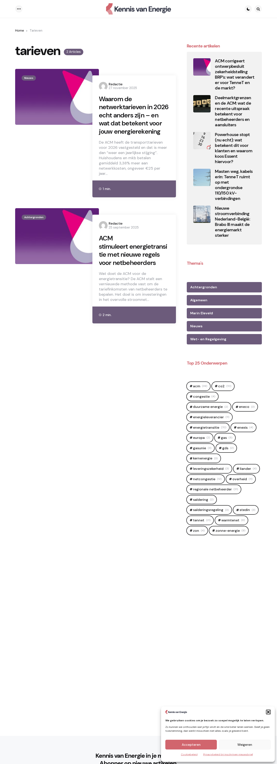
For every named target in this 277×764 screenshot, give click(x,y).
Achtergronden (33, 217)
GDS (228, 448)
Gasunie (202, 448)
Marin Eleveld (201, 313)
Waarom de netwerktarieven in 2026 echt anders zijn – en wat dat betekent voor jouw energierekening (134, 115)
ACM (200, 386)
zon (199, 530)
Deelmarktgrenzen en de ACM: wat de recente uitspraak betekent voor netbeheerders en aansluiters (233, 111)
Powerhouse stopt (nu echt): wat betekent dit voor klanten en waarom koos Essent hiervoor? (233, 148)
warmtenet (233, 520)
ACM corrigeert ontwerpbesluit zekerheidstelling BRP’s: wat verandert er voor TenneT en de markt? (234, 74)
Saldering (203, 499)
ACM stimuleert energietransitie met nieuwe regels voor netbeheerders (133, 250)
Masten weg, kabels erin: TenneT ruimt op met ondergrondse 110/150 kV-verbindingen (234, 185)
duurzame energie (210, 406)
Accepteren (191, 745)
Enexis (245, 427)
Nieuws (28, 78)
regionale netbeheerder (215, 489)
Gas (226, 437)
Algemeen (198, 300)
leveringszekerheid (211, 468)
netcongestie (207, 479)
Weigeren (244, 745)
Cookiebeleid (189, 754)
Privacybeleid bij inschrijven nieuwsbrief (228, 754)
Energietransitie (209, 427)
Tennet (201, 520)
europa (201, 437)
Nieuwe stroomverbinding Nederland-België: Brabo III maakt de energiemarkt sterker (232, 222)
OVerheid (242, 479)
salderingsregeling (211, 510)
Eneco (246, 406)
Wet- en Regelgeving (208, 339)
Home (19, 30)
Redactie (115, 84)
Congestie (204, 396)
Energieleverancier (211, 417)
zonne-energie (230, 530)
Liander (248, 468)
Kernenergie (205, 458)
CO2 (224, 386)
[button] (268, 712)
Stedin (247, 510)
